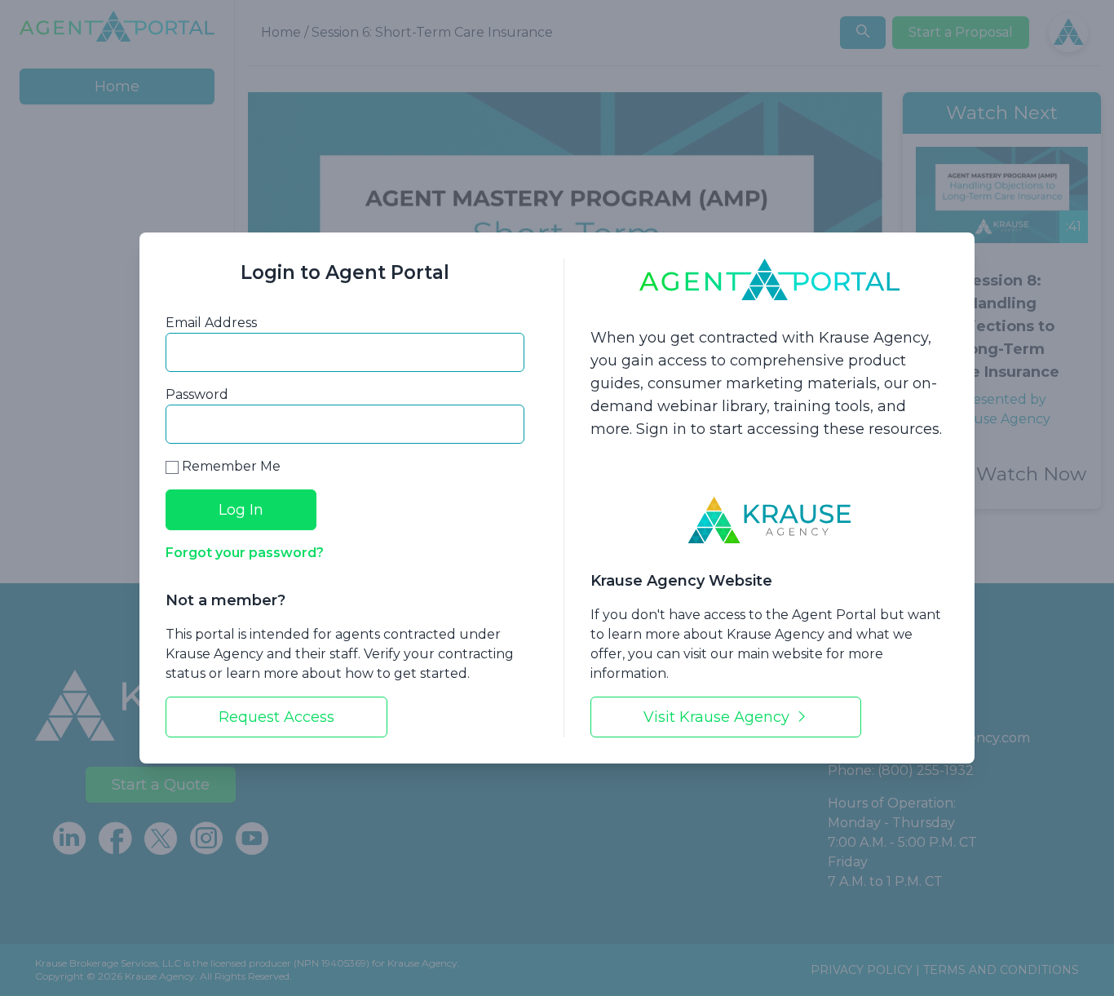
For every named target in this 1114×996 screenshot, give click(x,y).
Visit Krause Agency (718, 717)
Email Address (211, 322)
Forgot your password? (245, 552)
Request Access (276, 717)
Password (197, 394)
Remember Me (230, 466)
